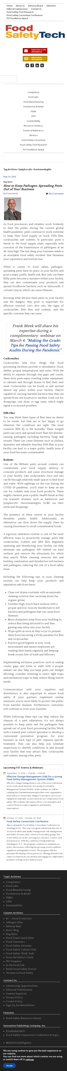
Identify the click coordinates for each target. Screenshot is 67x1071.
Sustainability (33, 120)
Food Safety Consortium (33, 140)
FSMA (33, 111)
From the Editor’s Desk (19, 957)
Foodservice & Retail (33, 106)
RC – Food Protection (19, 918)
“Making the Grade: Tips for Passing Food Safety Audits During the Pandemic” (35, 345)
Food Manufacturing (33, 101)
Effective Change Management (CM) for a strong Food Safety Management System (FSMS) (34, 778)
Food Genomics (15, 941)
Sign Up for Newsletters (20, 1005)
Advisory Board (35, 5)
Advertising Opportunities (22, 985)
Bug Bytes (8, 181)
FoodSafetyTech (15, 1031)
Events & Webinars (32, 130)
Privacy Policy (14, 997)
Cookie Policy (14, 1001)
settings (30, 1059)
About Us (20, 5)
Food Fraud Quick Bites (20, 937)
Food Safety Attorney (18, 945)
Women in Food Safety (19, 972)
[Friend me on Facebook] (32, 65)
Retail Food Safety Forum (21, 969)
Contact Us (36, 8)
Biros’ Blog (12, 930)
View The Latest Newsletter (35, 58)
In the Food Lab (15, 965)
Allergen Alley (14, 922)
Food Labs (33, 96)
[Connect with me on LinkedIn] (37, 65)
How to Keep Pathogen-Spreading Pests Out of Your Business (32, 187)
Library (32, 135)
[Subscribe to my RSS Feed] (42, 65)
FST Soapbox (14, 961)
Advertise (51, 5)
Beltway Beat (13, 926)
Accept (9, 1065)
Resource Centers (32, 125)
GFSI (33, 116)
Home (10, 5)
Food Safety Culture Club (21, 949)
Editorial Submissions (17, 8)
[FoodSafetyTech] (35, 35)
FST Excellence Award (17, 18)
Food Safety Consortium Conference (25, 15)
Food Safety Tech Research (20, 12)
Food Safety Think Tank (20, 953)
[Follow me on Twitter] (27, 65)
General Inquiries (16, 993)
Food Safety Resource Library (23, 1018)
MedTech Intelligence (18, 1042)
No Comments (56, 193)
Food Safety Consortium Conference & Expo (32, 1035)
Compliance (33, 92)
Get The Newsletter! (35, 51)
